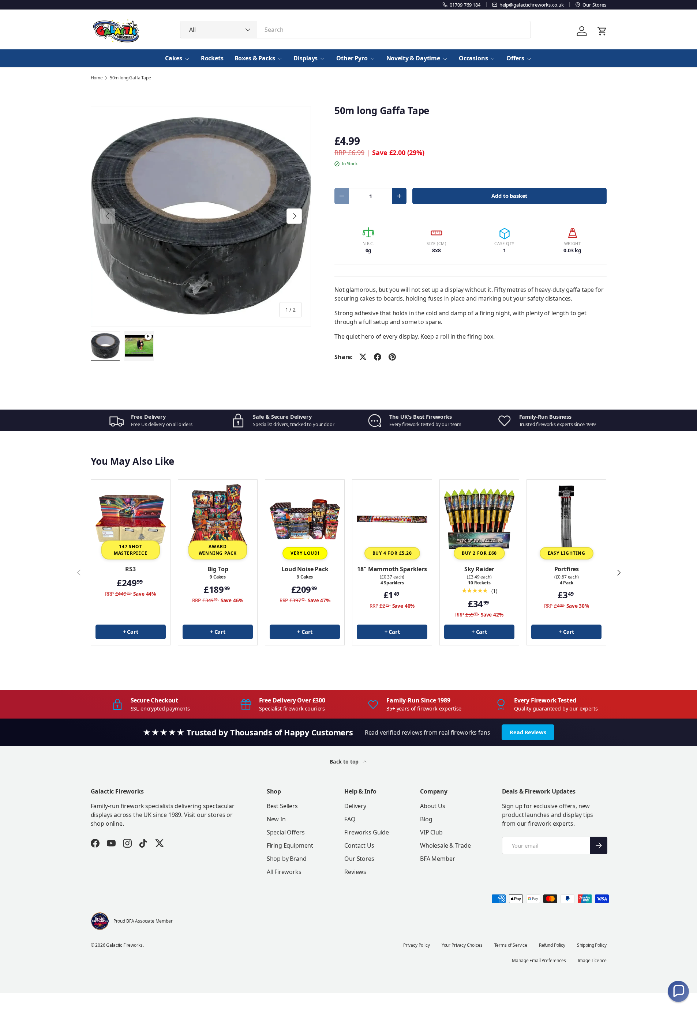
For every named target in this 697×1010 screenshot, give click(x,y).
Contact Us (359, 845)
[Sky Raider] (479, 519)
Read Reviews (528, 732)
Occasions (473, 58)
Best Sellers (282, 806)
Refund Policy (552, 945)
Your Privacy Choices (462, 945)
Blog (426, 819)
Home (97, 78)
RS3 (130, 569)
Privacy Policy (416, 945)
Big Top (217, 569)
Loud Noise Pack (305, 569)
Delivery (355, 806)
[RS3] (130, 519)
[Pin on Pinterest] (392, 357)
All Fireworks (284, 872)
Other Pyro (351, 58)
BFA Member (437, 859)
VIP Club (431, 832)
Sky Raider (479, 569)
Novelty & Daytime (413, 58)
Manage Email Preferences (539, 960)
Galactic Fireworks (124, 945)
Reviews (355, 872)
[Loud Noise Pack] (305, 519)
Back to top (345, 761)
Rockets (212, 58)
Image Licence (592, 960)
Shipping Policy (592, 945)
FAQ (350, 819)
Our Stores (359, 859)
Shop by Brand (287, 859)
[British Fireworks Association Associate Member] (100, 921)
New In (276, 819)
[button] (678, 991)
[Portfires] (566, 519)
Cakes (173, 58)
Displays (305, 58)
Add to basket (509, 195)
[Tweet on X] (363, 357)
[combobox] (355, 29)
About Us (432, 806)
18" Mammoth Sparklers (392, 569)
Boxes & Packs (255, 58)
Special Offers (286, 832)
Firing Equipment (290, 845)
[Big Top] (218, 519)
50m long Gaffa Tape (130, 78)
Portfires (566, 569)
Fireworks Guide (366, 832)
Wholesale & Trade (445, 845)
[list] (201, 216)
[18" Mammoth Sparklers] (392, 519)
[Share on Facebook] (377, 357)
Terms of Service (510, 945)
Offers (515, 58)
